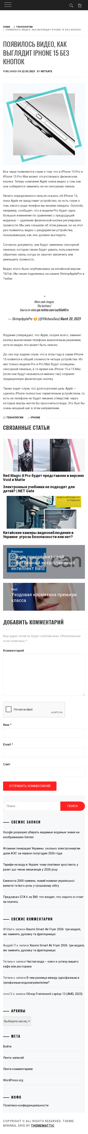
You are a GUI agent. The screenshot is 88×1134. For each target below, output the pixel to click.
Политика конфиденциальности (26, 1105)
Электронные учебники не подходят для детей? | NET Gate (39, 489)
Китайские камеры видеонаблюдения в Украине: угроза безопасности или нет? (38, 534)
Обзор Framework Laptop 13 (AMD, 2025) (54, 994)
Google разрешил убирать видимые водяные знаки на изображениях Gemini (41, 834)
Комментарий (13, 650)
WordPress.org (13, 1080)
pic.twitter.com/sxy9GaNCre (52, 309)
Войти (7, 1046)
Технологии (14, 417)
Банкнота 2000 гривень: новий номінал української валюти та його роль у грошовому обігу (38, 883)
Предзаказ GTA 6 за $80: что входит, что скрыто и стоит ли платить (43, 899)
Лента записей (13, 1058)
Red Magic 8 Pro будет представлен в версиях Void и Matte (43, 477)
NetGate (46, 71)
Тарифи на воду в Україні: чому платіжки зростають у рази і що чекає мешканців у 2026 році (40, 867)
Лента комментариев (18, 1069)
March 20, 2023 (70, 318)
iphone (35, 417)
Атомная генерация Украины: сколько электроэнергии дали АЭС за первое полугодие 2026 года (41, 851)
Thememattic (42, 1125)
